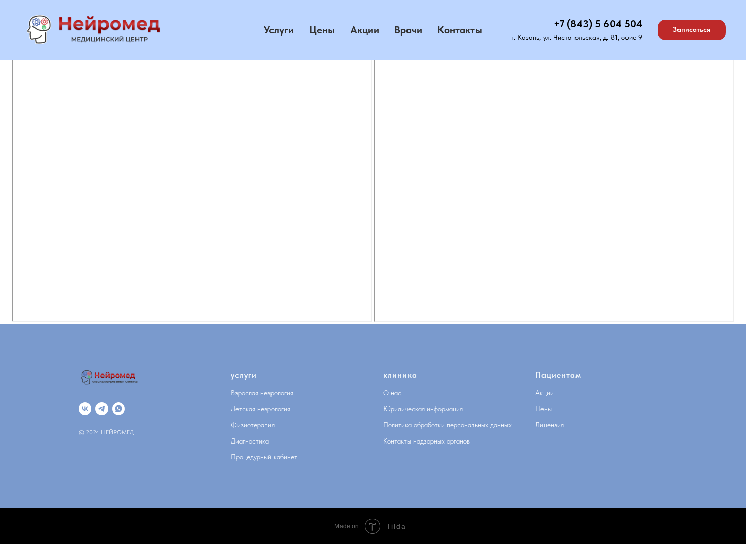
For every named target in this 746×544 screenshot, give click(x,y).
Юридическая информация (423, 408)
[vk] (85, 408)
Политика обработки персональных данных (447, 425)
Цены (322, 30)
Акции (364, 30)
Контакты (459, 30)
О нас (392, 393)
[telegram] (101, 408)
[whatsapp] (118, 408)
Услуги (279, 30)
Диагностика (250, 441)
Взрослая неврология (262, 393)
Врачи (408, 30)
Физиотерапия (253, 425)
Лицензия (549, 425)
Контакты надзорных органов (426, 441)
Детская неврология (260, 408)
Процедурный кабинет (264, 457)
